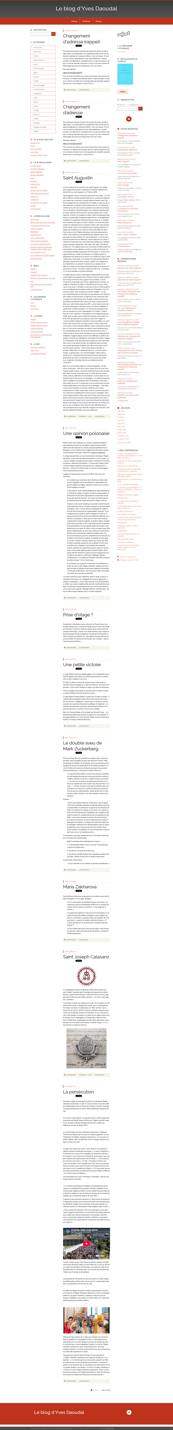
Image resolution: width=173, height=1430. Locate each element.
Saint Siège (34, 152)
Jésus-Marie (34, 219)
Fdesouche (34, 196)
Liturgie (36, 110)
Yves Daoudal (123, 322)
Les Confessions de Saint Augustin (42, 255)
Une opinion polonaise (86, 433)
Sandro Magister (36, 172)
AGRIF (32, 146)
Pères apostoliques (37, 238)
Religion (36, 131)
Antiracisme (38, 47)
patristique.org (35, 235)
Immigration (38, 93)
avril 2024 (120, 424)
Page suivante (106, 1390)
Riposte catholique (37, 175)
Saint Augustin (78, 177)
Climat (36, 56)
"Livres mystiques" (36, 229)
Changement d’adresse (127, 150)
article (66, 474)
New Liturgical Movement (39, 193)
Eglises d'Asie (35, 184)
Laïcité (36, 106)
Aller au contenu (7, 2)
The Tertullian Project (38, 252)
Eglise (36, 73)
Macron (36, 114)
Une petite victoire (82, 664)
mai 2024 (120, 420)
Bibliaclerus (34, 232)
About (98, 21)
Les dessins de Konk (37, 347)
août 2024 (121, 411)
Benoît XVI (37, 52)
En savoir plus (110, 1428)
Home (74, 21)
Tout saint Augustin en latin (40, 225)
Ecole (35, 64)
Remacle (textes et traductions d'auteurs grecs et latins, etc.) (41, 248)
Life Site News (35, 209)
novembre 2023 (123, 439)
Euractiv (33, 206)
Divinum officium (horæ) (38, 322)
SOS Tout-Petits (36, 149)
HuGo (119, 381)
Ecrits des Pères (36, 258)
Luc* (119, 308)
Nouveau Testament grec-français (42, 278)
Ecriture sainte (39, 68)
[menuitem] (74, 21)
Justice (36, 102)
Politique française (40, 127)
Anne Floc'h (34, 350)
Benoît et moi (35, 143)
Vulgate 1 (33, 269)
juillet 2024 (121, 414)
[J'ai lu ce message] (171, 1428)
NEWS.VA (33, 187)
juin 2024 (120, 417)
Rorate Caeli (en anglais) (39, 190)
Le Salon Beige (35, 166)
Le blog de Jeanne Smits (38, 155)
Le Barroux (34, 309)
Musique (37, 123)
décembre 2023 (123, 436)
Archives (86, 21)
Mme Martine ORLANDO (127, 365)
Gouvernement (39, 89)
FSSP (32, 302)
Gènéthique (34, 199)
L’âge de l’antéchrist (98, 452)
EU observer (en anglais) (39, 203)
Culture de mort (39, 60)
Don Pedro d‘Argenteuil (127, 291)
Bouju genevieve (124, 350)
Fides (32, 178)
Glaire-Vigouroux (36, 289)
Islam (35, 98)
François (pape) (39, 85)
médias (36, 119)
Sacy (32, 281)
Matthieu (121, 395)
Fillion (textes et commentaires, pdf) (41, 285)
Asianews (33, 181)
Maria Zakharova (80, 886)
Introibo (33, 306)
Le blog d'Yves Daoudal (86, 8)
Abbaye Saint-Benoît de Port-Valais (42, 222)
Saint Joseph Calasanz (86, 956)
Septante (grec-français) (39, 275)
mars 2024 (121, 427)
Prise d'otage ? (78, 614)
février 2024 (121, 430)
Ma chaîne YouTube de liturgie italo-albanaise (41, 336)
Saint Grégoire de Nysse (39, 241)
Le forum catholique (37, 169)
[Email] (129, 119)
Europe (36, 77)
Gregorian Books (36, 331)
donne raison (86, 674)
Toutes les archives (124, 443)
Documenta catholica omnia (40, 244)
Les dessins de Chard (38, 353)
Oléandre (121, 268)
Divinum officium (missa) (39, 325)
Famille (36, 81)
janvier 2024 (121, 433)
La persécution (78, 1092)
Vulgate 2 (33, 272)
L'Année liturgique (36, 328)
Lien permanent (71, 90)
